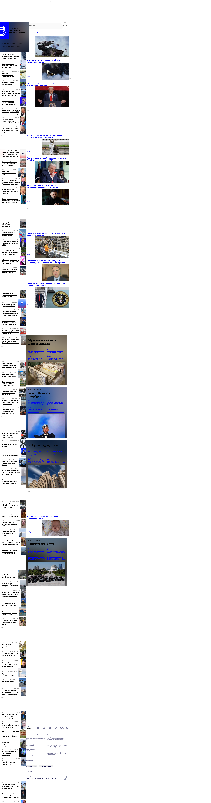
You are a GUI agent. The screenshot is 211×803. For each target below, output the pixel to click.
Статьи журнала (31, 771)
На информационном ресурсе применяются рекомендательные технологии (41, 778)
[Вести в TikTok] (67, 727)
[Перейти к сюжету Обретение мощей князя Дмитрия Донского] (46, 373)
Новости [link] (32, 25)
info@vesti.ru (28, 750)
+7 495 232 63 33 (29, 756)
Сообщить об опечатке (31, 766)
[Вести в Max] (44, 727)
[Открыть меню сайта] (65, 24)
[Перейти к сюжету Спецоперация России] (46, 574)
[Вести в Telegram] (50, 727)
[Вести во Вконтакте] (56, 727)
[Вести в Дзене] (38, 727)
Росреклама (28, 761)
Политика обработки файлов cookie (33, 776)
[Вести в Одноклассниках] (61, 727)
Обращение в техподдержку (46, 766)
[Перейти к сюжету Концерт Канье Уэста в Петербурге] (46, 426)
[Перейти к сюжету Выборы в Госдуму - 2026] (46, 476)
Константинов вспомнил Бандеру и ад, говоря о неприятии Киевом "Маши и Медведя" (13, 31)
